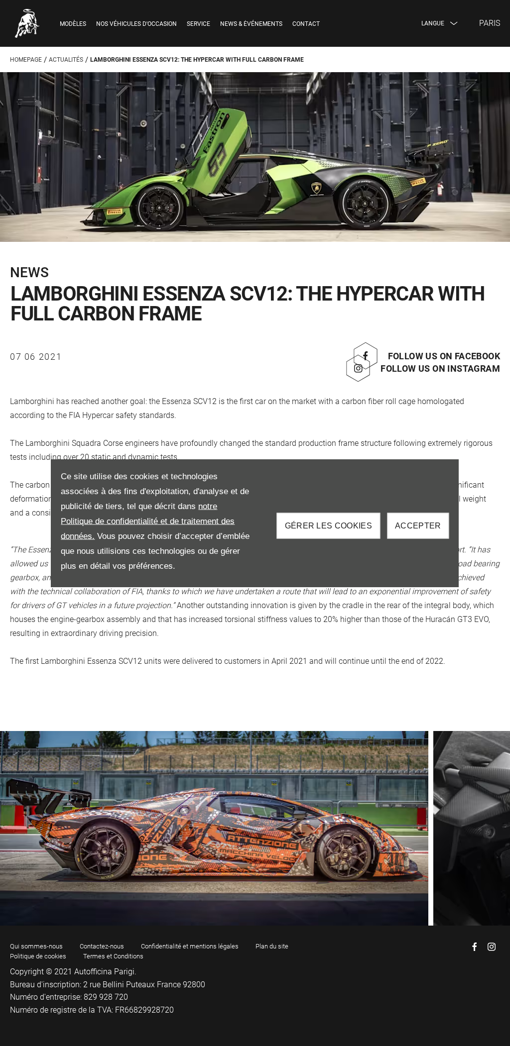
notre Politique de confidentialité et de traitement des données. (148, 521)
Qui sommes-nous (36, 946)
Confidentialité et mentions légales (190, 946)
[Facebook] (475, 947)
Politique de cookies (38, 956)
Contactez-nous (102, 946)
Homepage (26, 59)
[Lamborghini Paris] (27, 23)
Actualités (66, 59)
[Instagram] (492, 947)
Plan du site (271, 946)
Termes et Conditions (113, 956)
